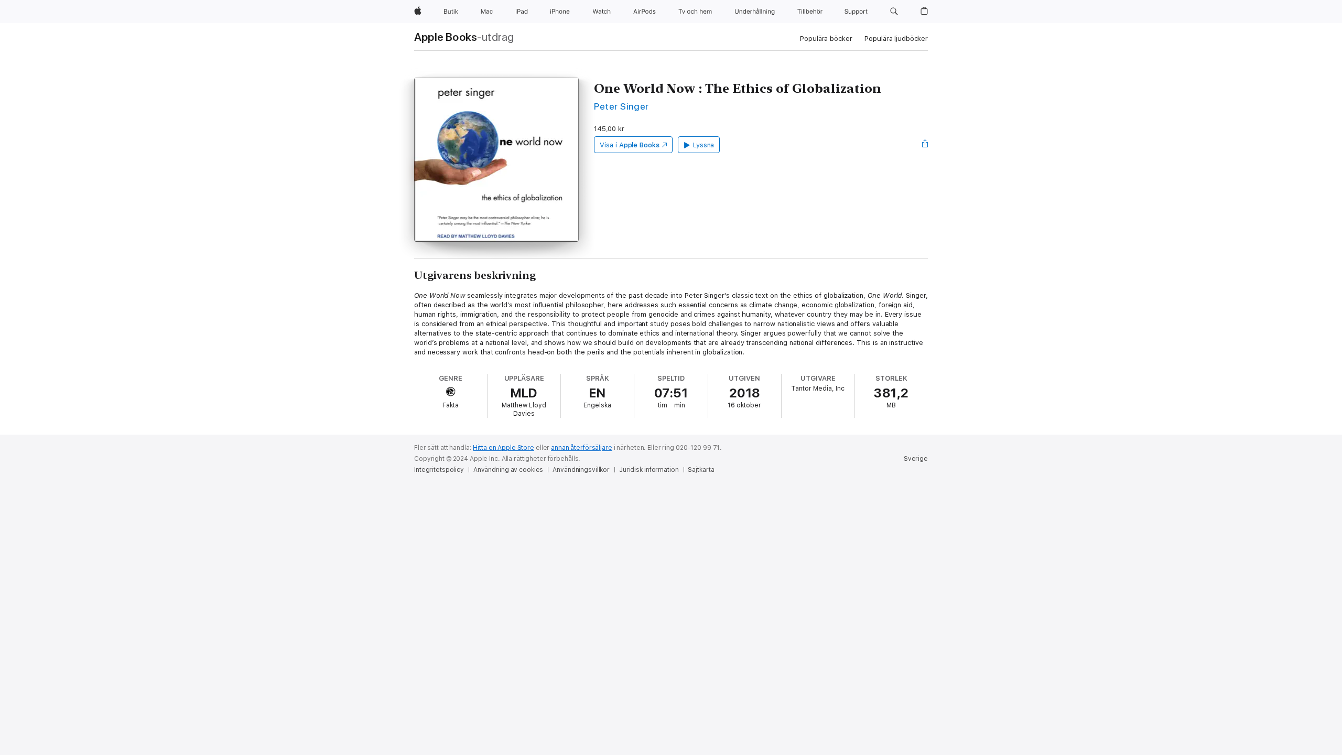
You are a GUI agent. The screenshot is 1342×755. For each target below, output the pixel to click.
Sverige (916, 458)
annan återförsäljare (581, 447)
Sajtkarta (701, 469)
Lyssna (704, 145)
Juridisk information (649, 469)
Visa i (629, 145)
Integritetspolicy (439, 469)
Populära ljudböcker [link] (896, 38)
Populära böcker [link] (826, 38)
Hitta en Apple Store (503, 447)
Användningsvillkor (581, 469)
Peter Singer (621, 106)
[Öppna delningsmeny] (925, 145)
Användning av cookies (508, 469)
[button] (894, 11)
